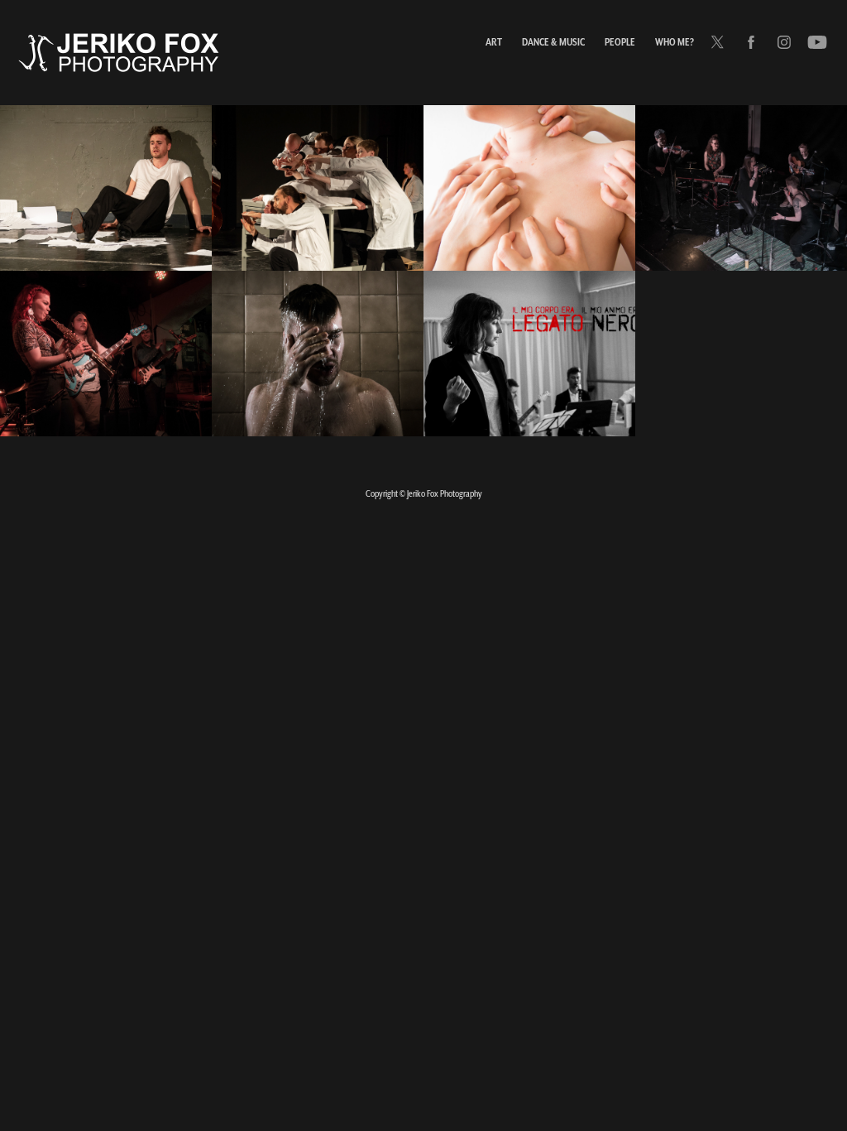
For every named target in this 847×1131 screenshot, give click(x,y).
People (620, 42)
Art (494, 42)
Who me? (674, 42)
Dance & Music (553, 42)
